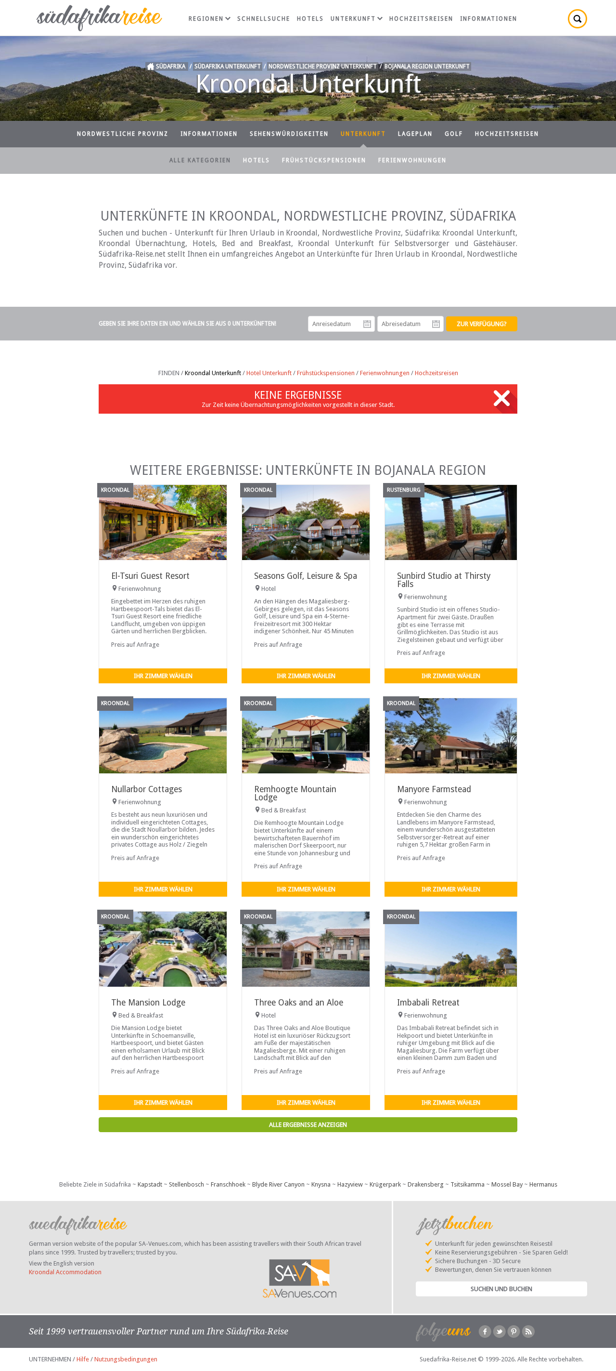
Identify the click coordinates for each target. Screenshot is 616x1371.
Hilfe (83, 1359)
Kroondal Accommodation (65, 1272)
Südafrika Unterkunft (227, 66)
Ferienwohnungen (412, 160)
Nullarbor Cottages (146, 789)
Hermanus (543, 1184)
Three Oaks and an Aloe (298, 1002)
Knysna (321, 1184)
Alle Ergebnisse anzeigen (308, 1124)
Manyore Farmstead (434, 789)
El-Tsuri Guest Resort (150, 576)
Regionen (206, 18)
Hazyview (350, 1184)
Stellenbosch (186, 1184)
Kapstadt (150, 1184)
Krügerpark (385, 1184)
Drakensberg (426, 1184)
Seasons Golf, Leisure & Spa (305, 576)
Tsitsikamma (467, 1184)
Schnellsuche (263, 18)
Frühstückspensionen (324, 160)
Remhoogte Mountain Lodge (295, 793)
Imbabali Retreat (428, 1002)
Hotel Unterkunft (269, 373)
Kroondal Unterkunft (213, 373)
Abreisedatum (436, 324)
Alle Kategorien (200, 160)
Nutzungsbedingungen (125, 1359)
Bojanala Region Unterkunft (427, 66)
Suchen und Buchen (501, 1289)
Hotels (310, 18)
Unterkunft (353, 18)
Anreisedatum (367, 324)
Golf (454, 134)
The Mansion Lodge (148, 1002)
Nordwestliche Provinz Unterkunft (323, 66)
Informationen (488, 18)
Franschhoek (228, 1184)
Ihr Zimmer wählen (163, 675)
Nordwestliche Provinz (122, 134)
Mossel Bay (507, 1184)
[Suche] (577, 18)
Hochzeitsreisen (421, 18)
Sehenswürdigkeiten (289, 134)
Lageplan (415, 134)
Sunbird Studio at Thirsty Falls (443, 580)
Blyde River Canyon (278, 1184)
